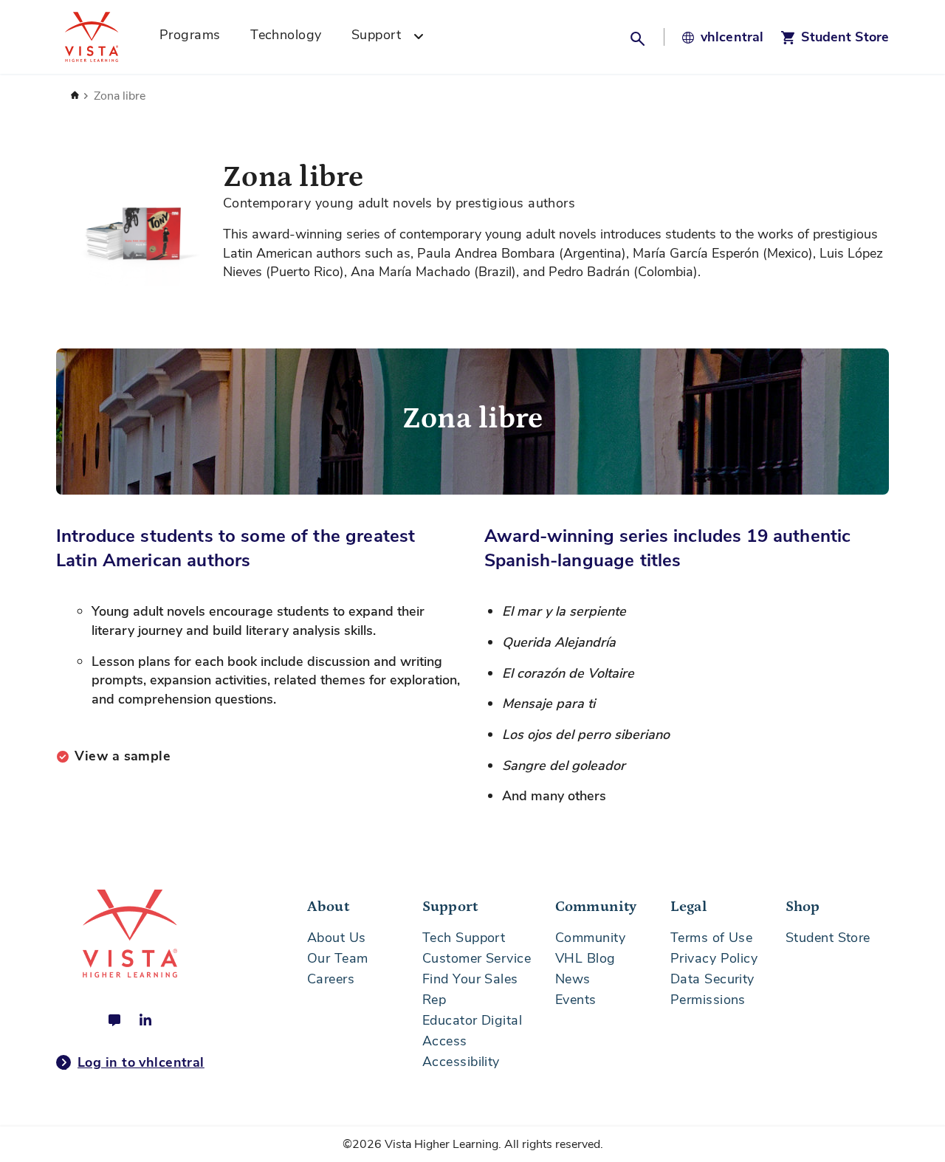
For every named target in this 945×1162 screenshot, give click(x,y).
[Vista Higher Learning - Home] (107, 37)
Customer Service (476, 958)
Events (576, 999)
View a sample (123, 756)
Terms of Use (711, 937)
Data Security (712, 979)
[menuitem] (195, 37)
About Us (336, 937)
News (573, 979)
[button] (639, 37)
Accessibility (461, 1061)
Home (74, 96)
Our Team (337, 958)
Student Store (828, 937)
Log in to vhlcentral (141, 1062)
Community (590, 937)
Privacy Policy (713, 958)
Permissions (708, 999)
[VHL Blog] (114, 1020)
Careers (330, 979)
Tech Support (463, 937)
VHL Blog (585, 958)
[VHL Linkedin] (145, 1020)
